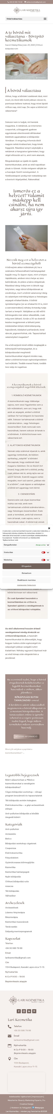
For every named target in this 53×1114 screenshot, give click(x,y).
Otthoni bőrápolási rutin (17, 881)
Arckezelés (10, 834)
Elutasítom (26, 573)
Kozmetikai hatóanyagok (17, 872)
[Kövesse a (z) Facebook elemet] (19, 1011)
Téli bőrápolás (12, 891)
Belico (8, 838)
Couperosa (10, 848)
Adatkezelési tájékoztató (20, 1096)
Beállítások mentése (26, 580)
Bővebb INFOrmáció (26, 736)
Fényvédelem (11, 857)
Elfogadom (26, 566)
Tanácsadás (11, 926)
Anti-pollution (12, 829)
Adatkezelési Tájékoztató (26, 585)
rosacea (9, 886)
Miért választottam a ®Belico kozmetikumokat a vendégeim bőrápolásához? (20, 783)
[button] (49, 528)
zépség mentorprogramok (19, 931)
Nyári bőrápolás (13, 876)
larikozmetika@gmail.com (18, 957)
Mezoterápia (11, 917)
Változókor (10, 895)
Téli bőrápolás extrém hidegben (20, 800)
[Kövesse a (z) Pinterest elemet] (34, 1011)
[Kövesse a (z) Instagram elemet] (24, 1011)
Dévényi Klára (16, 45)
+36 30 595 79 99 (13, 948)
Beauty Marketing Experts (29, 1100)
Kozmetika (10, 867)
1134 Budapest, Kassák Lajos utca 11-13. (25, 967)
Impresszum (37, 1096)
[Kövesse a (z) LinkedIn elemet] (29, 1011)
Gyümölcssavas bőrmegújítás (19, 862)
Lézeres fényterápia (15, 912)
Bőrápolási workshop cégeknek (20, 843)
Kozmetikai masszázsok (16, 922)
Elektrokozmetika (13, 853)
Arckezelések (11, 907)
